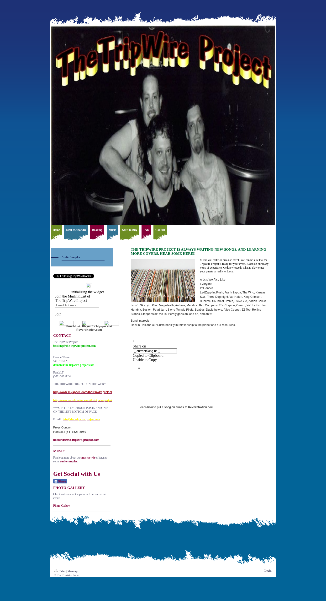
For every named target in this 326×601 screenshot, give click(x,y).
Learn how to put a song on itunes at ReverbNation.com (176, 407)
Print (62, 571)
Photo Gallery (61, 505)
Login (268, 570)
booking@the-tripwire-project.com (76, 440)
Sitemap (73, 571)
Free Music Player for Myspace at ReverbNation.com (89, 328)
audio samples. (69, 461)
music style (88, 457)
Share (61, 481)
